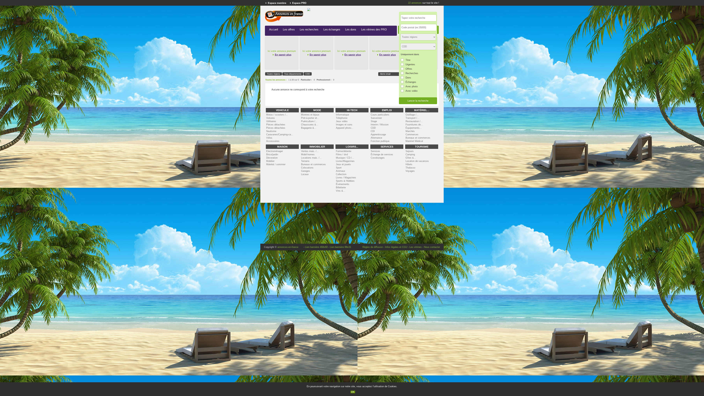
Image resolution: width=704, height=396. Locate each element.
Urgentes (410, 64)
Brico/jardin (272, 154)
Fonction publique (380, 141)
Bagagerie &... (308, 127)
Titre (408, 60)
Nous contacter (432, 247)
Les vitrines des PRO (374, 29)
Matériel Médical (414, 141)
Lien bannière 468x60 (316, 247)
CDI (373, 131)
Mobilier (270, 161)
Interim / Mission (379, 124)
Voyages (410, 171)
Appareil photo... (344, 127)
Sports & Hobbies (345, 180)
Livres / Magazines (346, 177)
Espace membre (277, 3)
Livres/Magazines (345, 161)
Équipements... (414, 127)
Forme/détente (343, 151)
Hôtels (409, 164)
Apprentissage (378, 134)
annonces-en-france (287, 247)
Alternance (376, 137)
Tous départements (292, 74)
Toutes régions (273, 74)
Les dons (350, 29)
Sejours (410, 151)
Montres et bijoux (310, 114)
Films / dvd (342, 154)
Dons (408, 77)
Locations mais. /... (311, 157)
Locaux (305, 174)
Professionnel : (324, 80)
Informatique (342, 114)
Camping (410, 154)
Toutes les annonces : (276, 80)
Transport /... (412, 118)
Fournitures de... (414, 124)
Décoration (272, 157)
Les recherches (309, 29)
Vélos (269, 137)
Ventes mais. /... (310, 151)
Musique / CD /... (345, 157)
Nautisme (271, 131)
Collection (341, 174)
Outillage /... (412, 114)
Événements (342, 184)
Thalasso (410, 167)
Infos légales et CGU (396, 247)
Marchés (410, 131)
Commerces (412, 134)
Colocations (307, 167)
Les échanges (331, 29)
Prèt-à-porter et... (310, 118)
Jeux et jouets (343, 164)
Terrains (305, 161)
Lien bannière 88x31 (340, 247)
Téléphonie (341, 118)
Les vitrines (415, 247)
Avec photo (412, 86)
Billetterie (341, 187)
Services (375, 151)
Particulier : (306, 80)
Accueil (273, 29)
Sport (339, 167)
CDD (307, 74)
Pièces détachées (275, 124)
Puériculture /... (309, 121)
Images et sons (344, 124)
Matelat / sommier (275, 164)
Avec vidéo (411, 90)
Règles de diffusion (372, 247)
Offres (409, 68)
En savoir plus (283, 54)
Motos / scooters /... (277, 114)
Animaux (340, 171)
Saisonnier (376, 118)
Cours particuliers (380, 114)
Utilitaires (271, 121)
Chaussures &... (309, 124)
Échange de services (382, 154)
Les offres (289, 29)
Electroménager (274, 151)
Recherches (412, 73)
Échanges (411, 82)
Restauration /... (414, 121)
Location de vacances (417, 161)
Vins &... (340, 190)
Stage (374, 121)
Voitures (270, 118)
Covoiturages (378, 157)
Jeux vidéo (341, 121)
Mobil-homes (308, 154)
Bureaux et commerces (418, 137)
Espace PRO (299, 3)
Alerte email (385, 74)
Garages (305, 171)
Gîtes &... (411, 157)
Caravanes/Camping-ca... (279, 134)
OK (353, 392)
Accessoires (272, 141)
